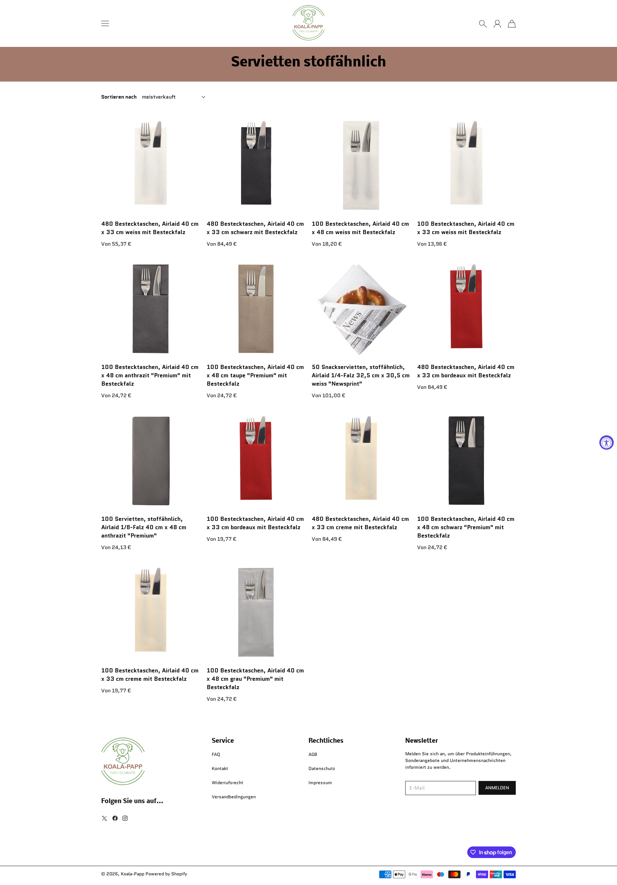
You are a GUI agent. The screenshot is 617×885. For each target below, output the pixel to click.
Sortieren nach (119, 97)
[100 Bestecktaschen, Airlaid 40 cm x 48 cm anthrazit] (150, 308)
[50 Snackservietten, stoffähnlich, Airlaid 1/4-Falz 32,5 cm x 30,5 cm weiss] (361, 308)
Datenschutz (321, 768)
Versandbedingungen (234, 796)
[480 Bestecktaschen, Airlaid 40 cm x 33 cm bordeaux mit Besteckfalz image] (466, 308)
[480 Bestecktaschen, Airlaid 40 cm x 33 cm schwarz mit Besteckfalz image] (256, 165)
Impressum (320, 782)
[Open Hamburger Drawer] (105, 23)
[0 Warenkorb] (512, 24)
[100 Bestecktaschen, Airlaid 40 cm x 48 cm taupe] (256, 308)
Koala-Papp (132, 874)
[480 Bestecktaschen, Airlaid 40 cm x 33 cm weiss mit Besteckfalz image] (150, 165)
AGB (312, 754)
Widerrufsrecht (227, 782)
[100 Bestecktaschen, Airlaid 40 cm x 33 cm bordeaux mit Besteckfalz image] (256, 460)
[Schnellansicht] (192, 207)
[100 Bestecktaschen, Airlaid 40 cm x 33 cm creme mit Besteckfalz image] (150, 612)
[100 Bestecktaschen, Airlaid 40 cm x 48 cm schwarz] (466, 460)
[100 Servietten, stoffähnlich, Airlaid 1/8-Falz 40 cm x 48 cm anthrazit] (150, 460)
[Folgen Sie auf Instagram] (125, 818)
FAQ (216, 754)
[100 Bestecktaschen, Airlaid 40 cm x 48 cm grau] (256, 612)
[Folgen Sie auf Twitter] (104, 818)
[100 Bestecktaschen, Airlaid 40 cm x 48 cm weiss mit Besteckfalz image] (361, 165)
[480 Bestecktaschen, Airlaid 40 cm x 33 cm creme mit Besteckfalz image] (361, 460)
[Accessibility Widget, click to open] (606, 442)
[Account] (497, 24)
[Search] (483, 24)
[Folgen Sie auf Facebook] (115, 818)
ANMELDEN (497, 787)
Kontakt (220, 768)
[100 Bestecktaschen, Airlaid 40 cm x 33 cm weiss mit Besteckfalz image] (466, 165)
